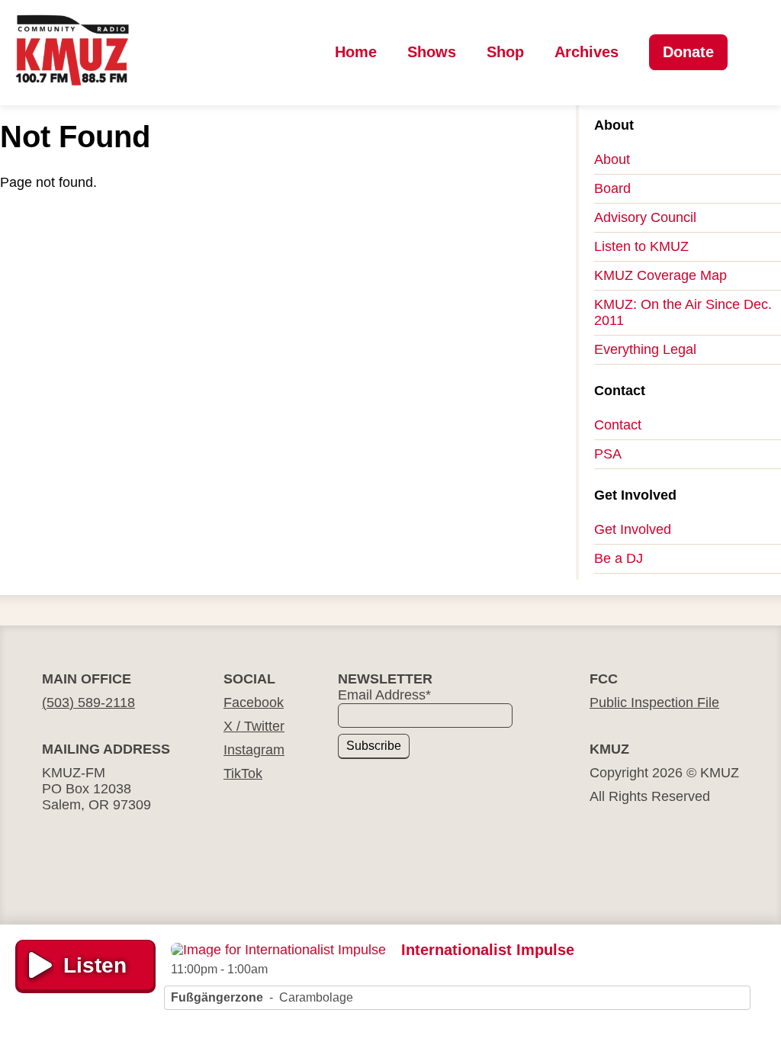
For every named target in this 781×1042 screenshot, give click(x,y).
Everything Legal (645, 349)
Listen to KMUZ (641, 246)
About (612, 159)
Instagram (253, 749)
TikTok (242, 773)
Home (356, 51)
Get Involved (632, 529)
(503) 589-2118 (88, 702)
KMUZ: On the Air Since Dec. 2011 (683, 312)
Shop (505, 51)
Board (612, 188)
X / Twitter (253, 726)
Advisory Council (645, 217)
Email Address (384, 695)
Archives (586, 51)
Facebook (253, 702)
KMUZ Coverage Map (660, 275)
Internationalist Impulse (487, 950)
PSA (608, 454)
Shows (431, 51)
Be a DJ (618, 558)
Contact (617, 425)
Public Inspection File (654, 702)
